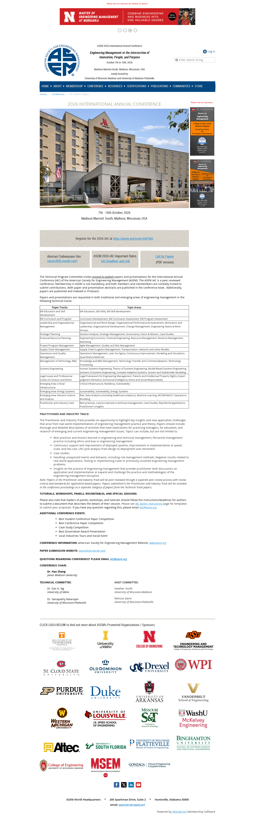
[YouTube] (138, 784)
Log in (211, 51)
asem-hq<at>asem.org (132, 805)
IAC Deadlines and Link (115, 261)
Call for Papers (165, 256)
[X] (124, 784)
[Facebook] (116, 784)
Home (43, 94)
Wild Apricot (179, 811)
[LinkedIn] (131, 784)
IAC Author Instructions (148, 503)
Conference (58, 94)
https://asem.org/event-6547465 (133, 238)
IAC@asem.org (148, 507)
